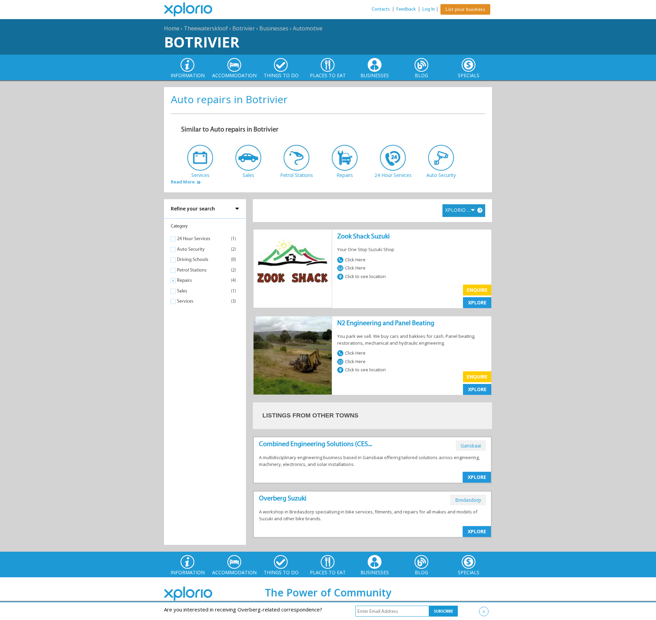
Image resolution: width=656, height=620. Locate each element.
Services (185, 301)
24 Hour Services (193, 239)
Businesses (273, 28)
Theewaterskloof (206, 28)
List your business (465, 9)
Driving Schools (192, 259)
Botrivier (243, 28)
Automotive (308, 28)
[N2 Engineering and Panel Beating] (293, 355)
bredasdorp (468, 500)
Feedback (406, 9)
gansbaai (471, 445)
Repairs (184, 280)
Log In (428, 9)
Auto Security (191, 249)
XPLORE (477, 302)
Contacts (381, 9)
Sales (182, 291)
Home (171, 28)
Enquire (477, 290)
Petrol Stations (192, 270)
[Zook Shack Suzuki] (293, 269)
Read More (183, 182)
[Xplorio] (193, 9)
